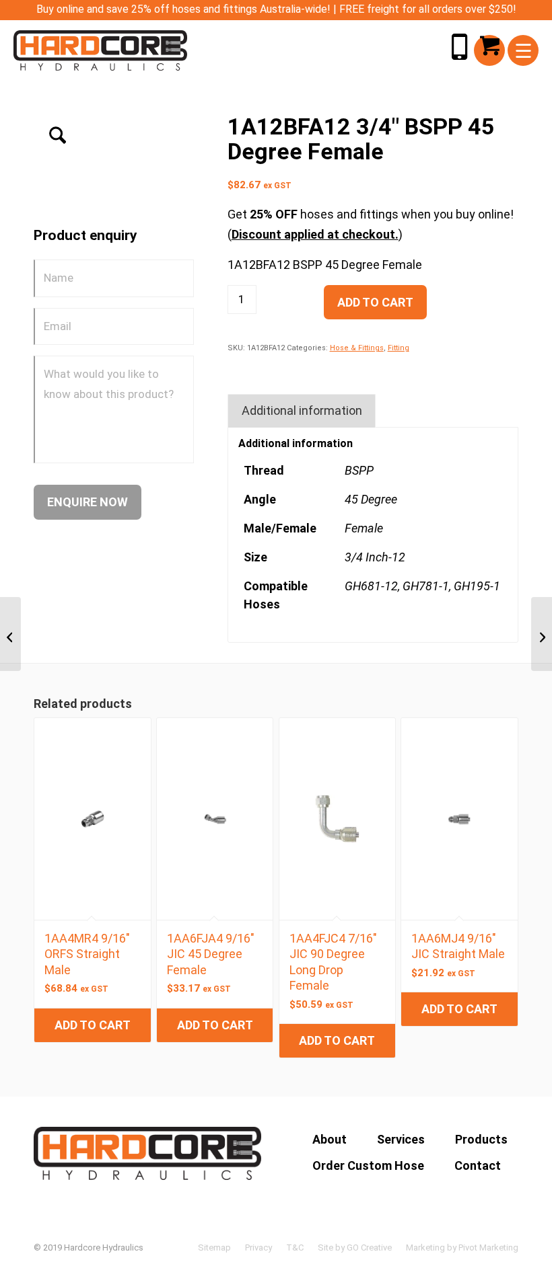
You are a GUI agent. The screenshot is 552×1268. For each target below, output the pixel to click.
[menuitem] (523, 50)
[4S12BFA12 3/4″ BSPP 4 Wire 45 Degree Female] (541, 634)
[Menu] (523, 50)
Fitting (398, 348)
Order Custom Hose (368, 1165)
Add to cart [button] (93, 1025)
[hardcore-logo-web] (100, 50)
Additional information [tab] (302, 410)
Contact (477, 1165)
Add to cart (375, 302)
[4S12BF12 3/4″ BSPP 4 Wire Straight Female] (10, 634)
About (329, 1139)
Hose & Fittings (357, 348)
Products (481, 1139)
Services (401, 1139)
